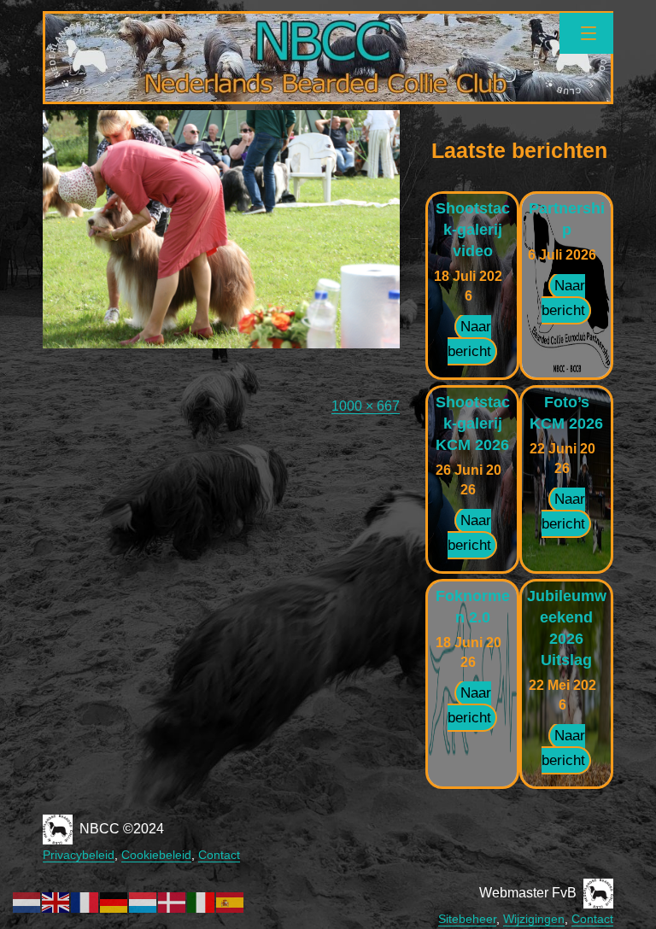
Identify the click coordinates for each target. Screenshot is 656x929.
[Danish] (172, 901)
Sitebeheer (467, 919)
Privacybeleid (78, 855)
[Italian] (201, 901)
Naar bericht (469, 338)
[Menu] (586, 33)
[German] (114, 901)
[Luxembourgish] (143, 901)
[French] (85, 901)
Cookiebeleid (156, 855)
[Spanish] (230, 901)
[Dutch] (27, 901)
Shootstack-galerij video (473, 230)
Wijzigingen (534, 919)
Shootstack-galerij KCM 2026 (473, 423)
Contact (219, 855)
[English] (56, 901)
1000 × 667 (365, 406)
